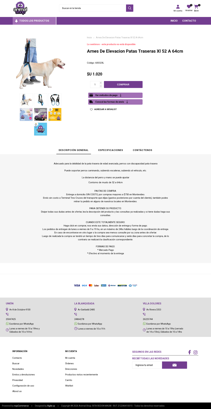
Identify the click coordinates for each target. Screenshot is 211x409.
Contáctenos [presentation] (142, 150)
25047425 (11, 319)
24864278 (79, 319)
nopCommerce (21, 406)
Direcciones (71, 369)
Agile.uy (51, 406)
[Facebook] (189, 352)
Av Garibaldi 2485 (86, 309)
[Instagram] (195, 352)
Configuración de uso (23, 385)
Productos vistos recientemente (81, 374)
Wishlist (69, 385)
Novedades (18, 369)
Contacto (17, 358)
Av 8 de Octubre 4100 (19, 309)
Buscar (15, 363)
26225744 (148, 319)
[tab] (73, 150)
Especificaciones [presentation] (110, 150)
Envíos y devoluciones (23, 374)
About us (17, 391)
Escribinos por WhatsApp (21, 324)
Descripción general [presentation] (74, 150)
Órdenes (69, 363)
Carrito (68, 380)
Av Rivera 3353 (153, 309)
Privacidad (17, 380)
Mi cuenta (178, 11)
